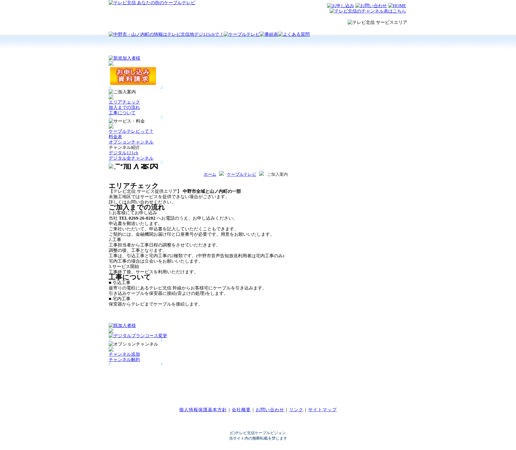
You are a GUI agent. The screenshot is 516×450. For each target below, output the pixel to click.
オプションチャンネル (131, 142)
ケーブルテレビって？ (131, 131)
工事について (122, 112)
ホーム (210, 174)
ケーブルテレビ (241, 174)
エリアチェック (124, 102)
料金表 (115, 136)
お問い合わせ (270, 409)
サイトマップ (322, 409)
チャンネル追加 (124, 354)
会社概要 (241, 409)
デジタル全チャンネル (131, 158)
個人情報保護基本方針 (203, 409)
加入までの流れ (124, 107)
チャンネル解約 (124, 359)
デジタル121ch (123, 152)
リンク (296, 409)
